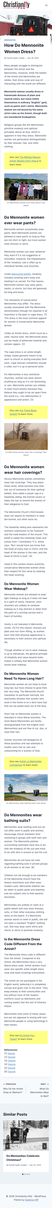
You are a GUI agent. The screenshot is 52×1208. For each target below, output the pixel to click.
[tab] (22, 1174)
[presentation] (26, 1135)
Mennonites (10, 40)
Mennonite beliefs (21, 274)
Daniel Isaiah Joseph (16, 58)
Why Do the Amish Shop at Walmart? (13, 1088)
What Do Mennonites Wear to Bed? (39, 1090)
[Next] (44, 1146)
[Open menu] (46, 5)
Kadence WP (32, 1200)
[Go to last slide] (7, 1146)
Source (11, 1053)
